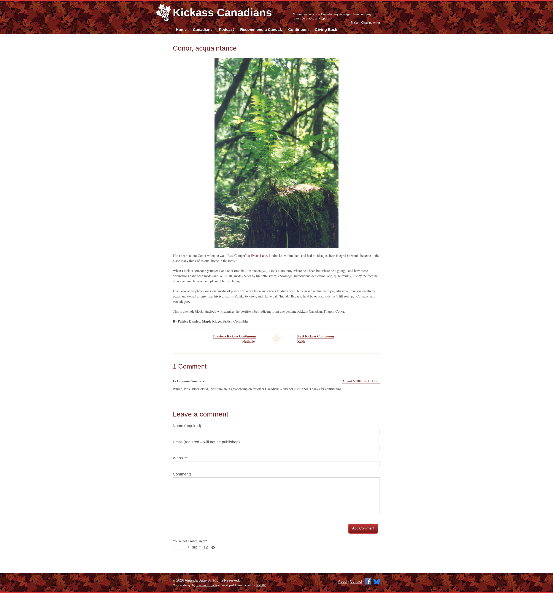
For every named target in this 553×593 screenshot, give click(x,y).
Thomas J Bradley (207, 585)
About (342, 581)
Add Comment (363, 528)
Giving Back (326, 29)
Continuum (298, 29)
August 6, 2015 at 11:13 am (361, 381)
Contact (356, 581)
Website (180, 458)
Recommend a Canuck (261, 29)
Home (181, 29)
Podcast (226, 29)
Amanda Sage (196, 580)
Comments (182, 474)
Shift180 (261, 585)
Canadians (203, 29)
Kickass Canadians (222, 12)
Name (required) (187, 426)
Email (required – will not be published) (206, 442)
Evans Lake (259, 255)
